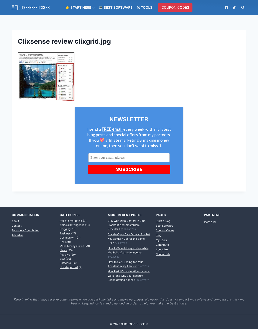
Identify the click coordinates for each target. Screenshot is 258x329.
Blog (158, 235)
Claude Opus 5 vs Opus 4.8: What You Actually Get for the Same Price (129, 238)
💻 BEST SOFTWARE (116, 7)
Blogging (65, 229)
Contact (17, 225)
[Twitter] (234, 7)
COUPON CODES (175, 7)
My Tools (161, 240)
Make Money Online (72, 246)
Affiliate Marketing (71, 220)
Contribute (162, 244)
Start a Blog (163, 220)
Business (65, 233)
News (63, 250)
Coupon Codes (165, 230)
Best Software (164, 225)
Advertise (17, 235)
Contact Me (163, 254)
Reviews (65, 254)
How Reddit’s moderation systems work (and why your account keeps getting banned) (129, 275)
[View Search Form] (242, 7)
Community (67, 237)
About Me (162, 249)
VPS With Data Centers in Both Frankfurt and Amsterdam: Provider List (126, 225)
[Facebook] (226, 7)
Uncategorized (69, 267)
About (15, 220)
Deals (63, 241)
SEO (62, 258)
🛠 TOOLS (144, 7)
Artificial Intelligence (72, 224)
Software (65, 262)
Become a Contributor (25, 230)
